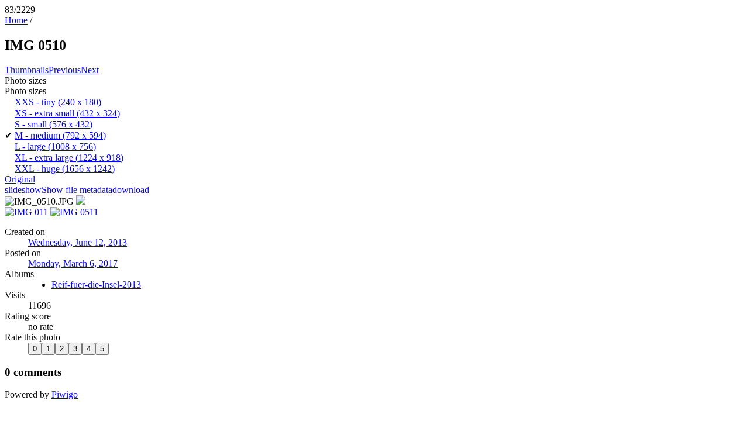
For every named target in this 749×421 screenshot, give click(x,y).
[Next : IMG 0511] (74, 212)
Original (20, 179)
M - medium (60, 135)
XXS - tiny (58, 102)
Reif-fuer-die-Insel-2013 (96, 284)
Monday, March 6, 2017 (73, 263)
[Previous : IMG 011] (27, 212)
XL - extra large (69, 158)
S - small (53, 124)
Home (16, 20)
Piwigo (64, 394)
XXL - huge (65, 169)
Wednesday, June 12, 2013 (77, 242)
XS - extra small (67, 113)
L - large (55, 146)
